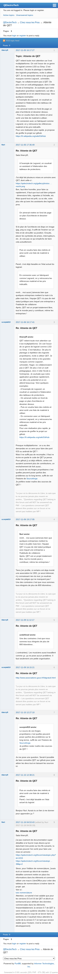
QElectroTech (11, 5)
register (22, 35)
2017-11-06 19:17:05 (25, 519)
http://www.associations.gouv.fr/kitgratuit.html (36, 678)
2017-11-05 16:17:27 (25, 50)
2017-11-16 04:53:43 (25, 822)
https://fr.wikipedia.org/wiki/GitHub (31, 136)
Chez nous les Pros (30, 22)
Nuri (3, 145)
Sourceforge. (32, 478)
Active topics (8, 15)
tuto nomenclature (24, 892)
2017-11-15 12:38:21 (25, 775)
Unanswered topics (24, 15)
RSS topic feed (12, 40)
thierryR (5, 50)
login (14, 35)
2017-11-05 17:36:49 (25, 145)
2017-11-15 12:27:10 (25, 712)
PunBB (18, 963)
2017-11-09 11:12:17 (25, 620)
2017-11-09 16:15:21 (25, 667)
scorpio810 (6, 322)
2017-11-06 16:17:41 (25, 322)
